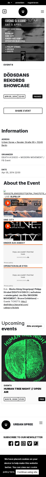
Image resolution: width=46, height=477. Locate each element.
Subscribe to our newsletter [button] (23, 437)
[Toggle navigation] (42, 11)
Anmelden (19, 3)
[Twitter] (17, 443)
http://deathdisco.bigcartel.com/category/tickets (16, 304)
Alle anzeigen (34, 326)
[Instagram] (23, 443)
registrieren (33, 3)
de (9, 3)
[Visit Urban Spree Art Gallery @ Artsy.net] (35, 443)
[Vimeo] (29, 443)
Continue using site (27, 472)
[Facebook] (10, 443)
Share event (23, 110)
